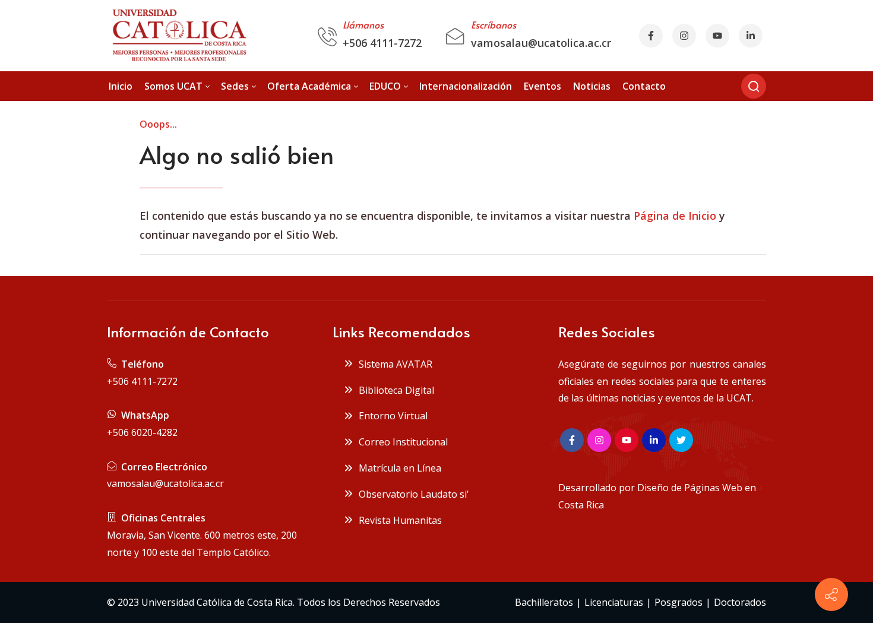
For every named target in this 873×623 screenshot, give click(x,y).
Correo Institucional (401, 441)
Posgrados (678, 602)
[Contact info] (831, 594)
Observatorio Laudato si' (411, 494)
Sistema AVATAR (393, 364)
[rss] (751, 36)
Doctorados (740, 602)
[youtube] (717, 36)
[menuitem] (120, 86)
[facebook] (651, 36)
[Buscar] (753, 86)
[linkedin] (654, 440)
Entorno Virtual (391, 415)
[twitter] (681, 440)
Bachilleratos (544, 602)
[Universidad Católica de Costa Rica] (178, 35)
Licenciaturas (613, 602)
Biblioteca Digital (394, 390)
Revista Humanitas (398, 520)
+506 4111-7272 (382, 43)
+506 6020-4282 (142, 432)
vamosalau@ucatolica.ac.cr (541, 43)
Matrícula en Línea (397, 468)
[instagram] (684, 36)
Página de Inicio (675, 215)
